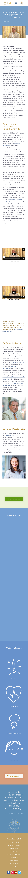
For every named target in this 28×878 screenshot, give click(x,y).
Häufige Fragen (14, 848)
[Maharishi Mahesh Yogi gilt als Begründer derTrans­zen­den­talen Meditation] (13, 420)
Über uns (14, 851)
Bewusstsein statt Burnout (13, 576)
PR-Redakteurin (10, 435)
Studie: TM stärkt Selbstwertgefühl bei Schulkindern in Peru (12, 614)
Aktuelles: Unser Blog (14, 854)
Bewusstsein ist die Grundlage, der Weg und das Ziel (13, 541)
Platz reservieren (14, 499)
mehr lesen (21, 554)
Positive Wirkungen (14, 842)
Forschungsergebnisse (9, 620)
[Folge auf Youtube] (15, 872)
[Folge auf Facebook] (8, 872)
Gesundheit (6, 21)
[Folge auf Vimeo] (19, 872)
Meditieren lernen (14, 845)
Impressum (14, 861)
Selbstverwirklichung (9, 580)
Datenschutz (14, 858)
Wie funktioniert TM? (14, 839)
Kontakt (14, 867)
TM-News (18, 544)
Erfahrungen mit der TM (16, 618)
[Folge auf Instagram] (12, 872)
